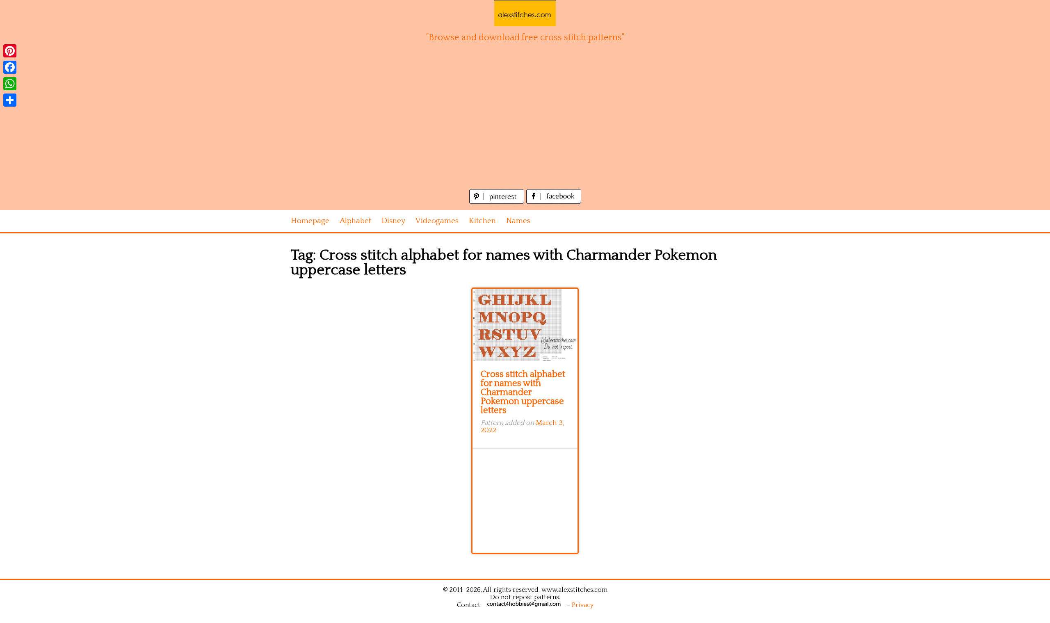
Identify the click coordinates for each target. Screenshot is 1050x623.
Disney (393, 221)
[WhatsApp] (10, 83)
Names (518, 221)
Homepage (310, 221)
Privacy (582, 605)
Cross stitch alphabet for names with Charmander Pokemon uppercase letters (523, 392)
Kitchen (482, 221)
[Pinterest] (10, 51)
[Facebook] (10, 67)
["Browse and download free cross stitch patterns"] (525, 13)
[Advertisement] (525, 125)
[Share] (10, 100)
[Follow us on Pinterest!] (497, 201)
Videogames (437, 221)
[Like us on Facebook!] (553, 201)
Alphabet (355, 221)
